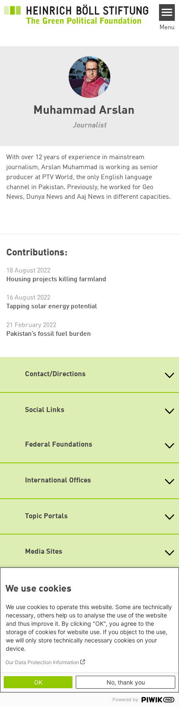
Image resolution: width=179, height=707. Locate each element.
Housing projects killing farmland (56, 279)
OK (38, 682)
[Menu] (167, 12)
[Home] (76, 14)
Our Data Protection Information (42, 662)
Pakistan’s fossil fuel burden (48, 334)
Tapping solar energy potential (51, 306)
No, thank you (126, 682)
